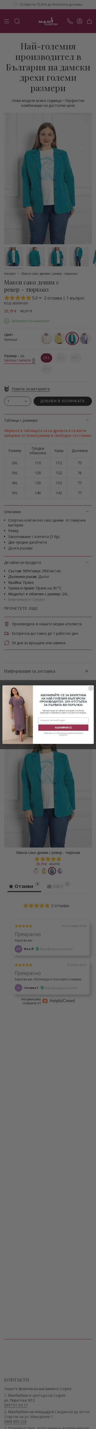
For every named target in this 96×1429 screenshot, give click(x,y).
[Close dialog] (91, 688)
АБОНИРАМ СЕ (63, 727)
